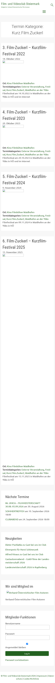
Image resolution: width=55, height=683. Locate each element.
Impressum (42, 675)
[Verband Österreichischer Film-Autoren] (27, 592)
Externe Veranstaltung (33, 86)
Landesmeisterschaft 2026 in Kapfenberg (26, 567)
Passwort (10, 633)
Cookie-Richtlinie (31, 678)
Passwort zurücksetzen (16, 659)
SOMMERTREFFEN (14, 511)
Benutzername (12, 623)
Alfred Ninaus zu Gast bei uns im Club (24, 554)
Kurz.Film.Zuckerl (15, 89)
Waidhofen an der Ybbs (37, 89)
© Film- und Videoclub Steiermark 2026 (18, 675)
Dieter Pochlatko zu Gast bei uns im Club (25, 544)
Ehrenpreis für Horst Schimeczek (21, 549)
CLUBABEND (11, 519)
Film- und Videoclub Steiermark (20, 4)
